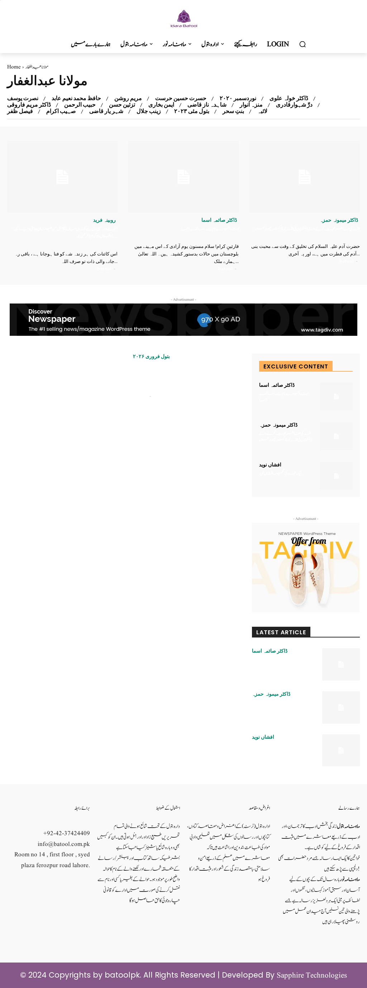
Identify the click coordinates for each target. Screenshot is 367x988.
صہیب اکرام (61, 111)
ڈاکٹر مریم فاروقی (29, 105)
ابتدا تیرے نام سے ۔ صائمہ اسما (210, 228)
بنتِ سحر (233, 111)
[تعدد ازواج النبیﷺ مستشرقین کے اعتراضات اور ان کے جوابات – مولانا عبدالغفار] (68, 391)
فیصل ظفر (20, 111)
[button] (302, 44)
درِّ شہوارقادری (294, 105)
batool (104, 268)
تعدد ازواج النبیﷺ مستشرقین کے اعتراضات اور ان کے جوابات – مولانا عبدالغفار (172, 377)
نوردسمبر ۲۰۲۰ (238, 98)
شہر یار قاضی (106, 111)
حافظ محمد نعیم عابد (76, 98)
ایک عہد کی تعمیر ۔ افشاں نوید (280, 473)
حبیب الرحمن (80, 105)
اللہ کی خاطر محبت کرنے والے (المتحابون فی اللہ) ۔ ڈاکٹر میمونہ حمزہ (307, 228)
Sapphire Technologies (312, 975)
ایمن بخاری (161, 105)
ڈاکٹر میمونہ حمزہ (339, 219)
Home (14, 67)
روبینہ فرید (104, 219)
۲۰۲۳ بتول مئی (191, 111)
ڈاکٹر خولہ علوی (289, 98)
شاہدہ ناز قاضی (207, 105)
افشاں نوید (270, 464)
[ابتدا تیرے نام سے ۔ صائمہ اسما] (183, 177)
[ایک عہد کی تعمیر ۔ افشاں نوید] (336, 476)
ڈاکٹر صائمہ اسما (219, 219)
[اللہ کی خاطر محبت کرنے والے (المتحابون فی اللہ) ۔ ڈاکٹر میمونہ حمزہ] (304, 177)
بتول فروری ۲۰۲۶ (151, 356)
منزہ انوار (251, 105)
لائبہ (262, 111)
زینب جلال (149, 111)
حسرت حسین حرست (180, 98)
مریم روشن (128, 98)
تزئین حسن (122, 105)
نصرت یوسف (22, 98)
